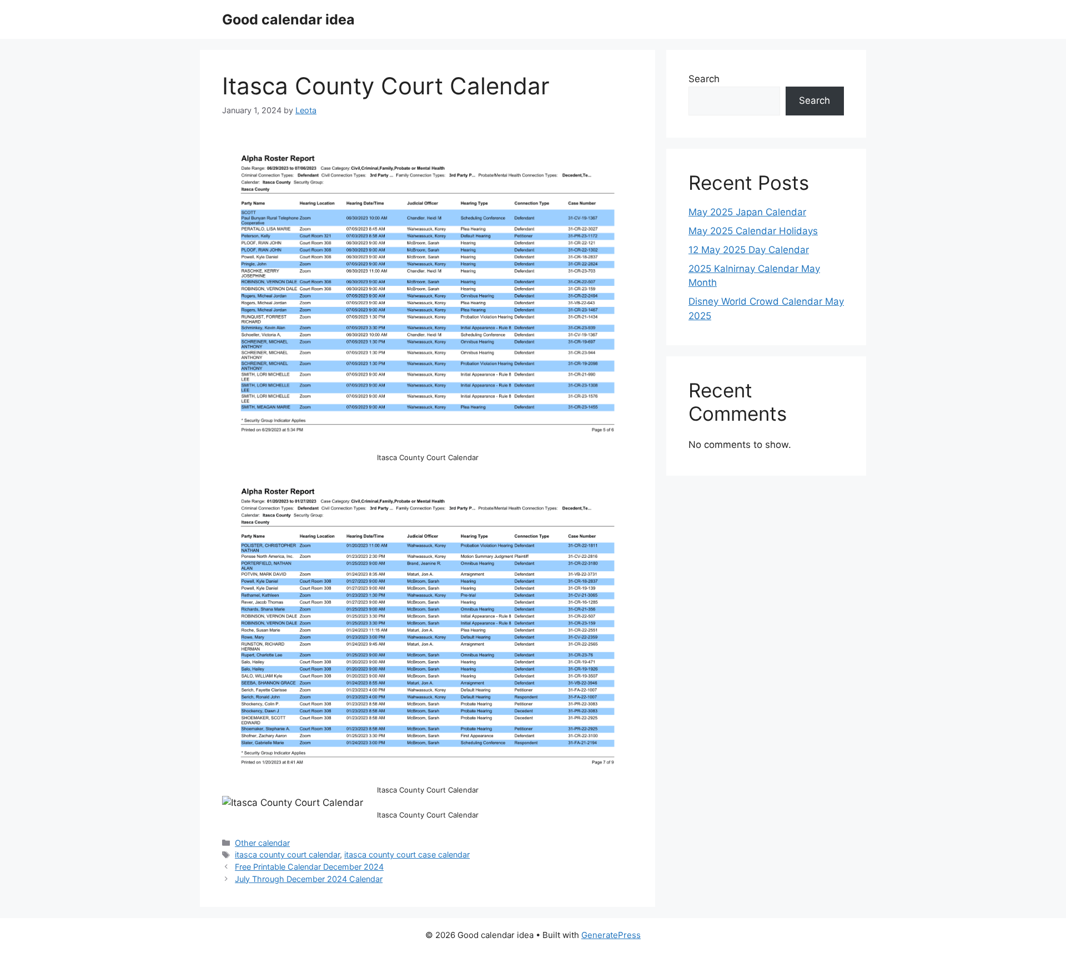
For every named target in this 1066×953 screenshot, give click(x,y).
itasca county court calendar (287, 854)
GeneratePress (611, 935)
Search (704, 78)
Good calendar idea (288, 19)
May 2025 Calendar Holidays (753, 230)
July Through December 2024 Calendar (309, 879)
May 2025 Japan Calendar (747, 212)
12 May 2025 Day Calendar (748, 249)
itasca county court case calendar (407, 854)
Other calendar (262, 843)
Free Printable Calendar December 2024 (309, 866)
